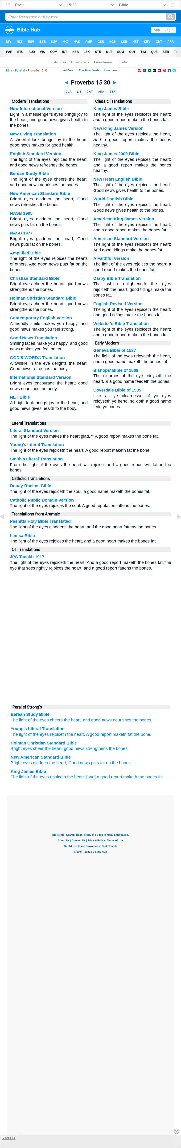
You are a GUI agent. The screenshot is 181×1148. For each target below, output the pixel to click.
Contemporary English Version (41, 318)
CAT (89, 91)
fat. (161, 777)
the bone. (141, 734)
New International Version (36, 108)
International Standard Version (40, 377)
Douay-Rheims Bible (30, 485)
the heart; (58, 762)
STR (112, 91)
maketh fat (121, 734)
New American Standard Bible (40, 193)
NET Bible (20, 397)
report (105, 734)
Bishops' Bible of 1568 (115, 370)
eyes (27, 748)
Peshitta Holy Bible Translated (40, 521)
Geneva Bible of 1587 (114, 350)
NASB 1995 (21, 213)
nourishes (122, 720)
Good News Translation (33, 338)
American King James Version (123, 219)
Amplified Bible (25, 253)
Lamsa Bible (22, 535)
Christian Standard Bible (34, 278)
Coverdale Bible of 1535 (117, 390)
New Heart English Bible (117, 179)
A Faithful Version (111, 258)
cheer (38, 748)
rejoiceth (57, 734)
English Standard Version (35, 153)
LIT (79, 91)
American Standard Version (121, 238)
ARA (101, 91)
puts (95, 762)
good (68, 748)
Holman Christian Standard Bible (43, 298)
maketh (130, 777)
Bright (16, 748)
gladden (40, 762)
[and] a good (98, 777)
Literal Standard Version (34, 430)
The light (19, 720)
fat (102, 762)
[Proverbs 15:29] (6, 527)
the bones (118, 748)
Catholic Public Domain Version (42, 500)
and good (92, 720)
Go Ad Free (9, 1137)
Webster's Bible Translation (121, 323)
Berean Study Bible (29, 173)
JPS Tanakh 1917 (27, 556)
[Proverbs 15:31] (175, 527)
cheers (56, 720)
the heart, (73, 720)
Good (73, 762)
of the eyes (38, 720)
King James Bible (111, 108)
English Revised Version (118, 303)
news (107, 720)
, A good (91, 734)
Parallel (20, 70)
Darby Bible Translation (117, 278)
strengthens (97, 748)
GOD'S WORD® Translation (37, 357)
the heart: (76, 777)
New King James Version (118, 128)
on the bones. (119, 762)
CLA (68, 91)
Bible (8, 70)
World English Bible (113, 199)
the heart (75, 734)
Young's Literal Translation (37, 444)
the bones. (142, 720)
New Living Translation (33, 134)
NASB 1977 (21, 233)
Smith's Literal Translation (36, 459)
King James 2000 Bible (116, 153)
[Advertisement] (90, 665)
